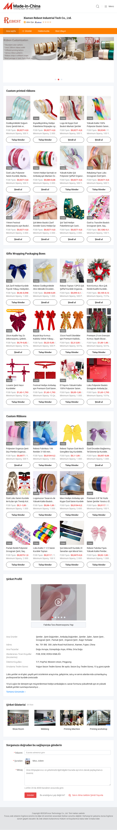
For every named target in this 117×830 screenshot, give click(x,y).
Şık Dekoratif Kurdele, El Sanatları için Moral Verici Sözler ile (72, 551)
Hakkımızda (43, 31)
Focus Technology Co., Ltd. (57, 813)
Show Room (18, 728)
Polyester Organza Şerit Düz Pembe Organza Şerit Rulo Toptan (17, 451)
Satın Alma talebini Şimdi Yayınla (86, 795)
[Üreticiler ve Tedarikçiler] (22, 6)
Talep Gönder (18, 140)
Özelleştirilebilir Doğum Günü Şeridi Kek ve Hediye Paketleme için (16, 126)
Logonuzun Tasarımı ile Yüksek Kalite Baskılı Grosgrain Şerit (44, 501)
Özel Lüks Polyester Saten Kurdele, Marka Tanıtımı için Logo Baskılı (18, 176)
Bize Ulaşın (60, 31)
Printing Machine (72, 728)
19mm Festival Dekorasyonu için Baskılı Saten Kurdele (17, 225)
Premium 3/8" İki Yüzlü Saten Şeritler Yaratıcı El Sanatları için (98, 501)
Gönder (30, 795)
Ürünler (28, 31)
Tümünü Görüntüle (15, 691)
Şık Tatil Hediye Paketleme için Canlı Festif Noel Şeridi (69, 225)
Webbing (45, 728)
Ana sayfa (11, 31)
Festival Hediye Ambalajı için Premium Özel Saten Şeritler (44, 388)
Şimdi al (72, 140)
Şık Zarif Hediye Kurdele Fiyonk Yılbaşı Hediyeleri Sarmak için (17, 288)
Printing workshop (98, 728)
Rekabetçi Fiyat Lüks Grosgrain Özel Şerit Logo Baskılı (96, 176)
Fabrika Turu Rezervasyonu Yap (58, 624)
